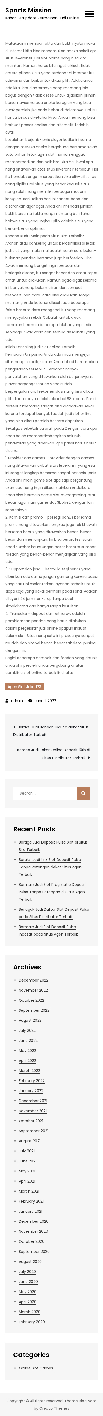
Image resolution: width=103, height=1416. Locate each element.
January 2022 (31, 1090)
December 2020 (34, 1221)
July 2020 (27, 1271)
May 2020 (27, 1291)
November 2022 (33, 990)
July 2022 (27, 1030)
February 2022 (32, 1080)
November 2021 (33, 1110)
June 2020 (28, 1281)
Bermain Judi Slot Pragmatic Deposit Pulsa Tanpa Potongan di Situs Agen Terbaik (52, 892)
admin (17, 700)
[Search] (83, 793)
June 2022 (28, 1040)
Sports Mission (28, 10)
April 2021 (27, 1181)
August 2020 (30, 1261)
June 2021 (27, 1161)
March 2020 (29, 1311)
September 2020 (34, 1251)
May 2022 (27, 1050)
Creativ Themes (54, 1408)
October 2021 (31, 1121)
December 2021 (33, 1100)
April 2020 (27, 1301)
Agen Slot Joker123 (24, 686)
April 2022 (27, 1060)
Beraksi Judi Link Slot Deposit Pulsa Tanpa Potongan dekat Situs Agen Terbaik (50, 867)
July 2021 (27, 1151)
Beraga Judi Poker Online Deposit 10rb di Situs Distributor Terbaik (53, 753)
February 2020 (32, 1322)
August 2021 (29, 1141)
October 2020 (31, 1241)
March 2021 (29, 1191)
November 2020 (33, 1231)
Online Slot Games (36, 1368)
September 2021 (33, 1131)
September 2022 (34, 1010)
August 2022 (30, 1020)
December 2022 (33, 980)
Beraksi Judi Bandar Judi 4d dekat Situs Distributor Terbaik (51, 731)
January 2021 (30, 1211)
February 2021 (31, 1201)
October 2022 (31, 1000)
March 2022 (29, 1070)
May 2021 (27, 1171)
